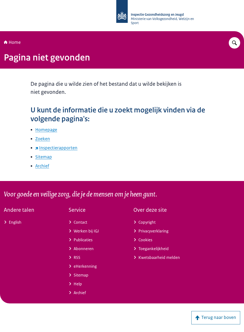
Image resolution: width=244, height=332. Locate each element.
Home (15, 42)
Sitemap (43, 157)
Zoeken (42, 139)
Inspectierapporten (58, 148)
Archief (42, 166)
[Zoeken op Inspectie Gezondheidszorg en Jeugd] (234, 43)
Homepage (46, 130)
